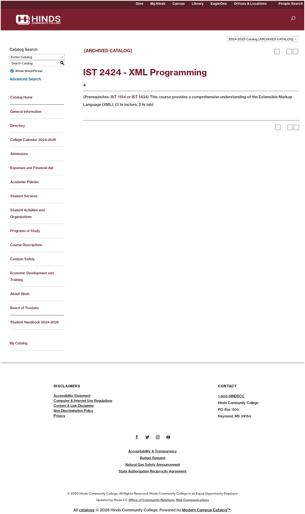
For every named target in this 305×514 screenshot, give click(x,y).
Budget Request (152, 458)
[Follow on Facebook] (137, 437)
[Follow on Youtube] (168, 437)
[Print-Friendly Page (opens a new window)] (289, 51)
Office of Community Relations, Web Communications (168, 500)
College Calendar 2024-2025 (33, 140)
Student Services (23, 196)
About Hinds (20, 294)
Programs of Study (25, 231)
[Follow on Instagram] (158, 437)
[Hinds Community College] (38, 19)
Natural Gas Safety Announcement (152, 464)
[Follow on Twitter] (147, 437)
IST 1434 (139, 96)
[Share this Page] (283, 51)
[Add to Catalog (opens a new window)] (277, 51)
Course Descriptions (26, 245)
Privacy (59, 416)
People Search (291, 3)
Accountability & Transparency (152, 451)
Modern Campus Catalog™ (206, 510)
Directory (17, 126)
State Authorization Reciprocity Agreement (152, 471)
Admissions (19, 154)
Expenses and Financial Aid (31, 168)
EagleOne (219, 3)
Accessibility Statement (72, 396)
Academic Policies (24, 182)
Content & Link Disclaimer (74, 406)
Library (198, 3)
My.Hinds (158, 3)
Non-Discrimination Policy (73, 411)
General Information (25, 111)
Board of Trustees (24, 308)
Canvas (179, 3)
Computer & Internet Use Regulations (83, 401)
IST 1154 (118, 96)
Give (139, 3)
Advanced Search (25, 79)
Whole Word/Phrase (28, 71)
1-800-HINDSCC (231, 396)
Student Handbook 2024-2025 (34, 322)
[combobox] (262, 39)
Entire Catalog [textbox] (21, 57)
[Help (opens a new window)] (295, 51)
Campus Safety (22, 259)
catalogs (87, 510)
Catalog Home (21, 97)
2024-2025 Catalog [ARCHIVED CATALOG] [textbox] (261, 39)
